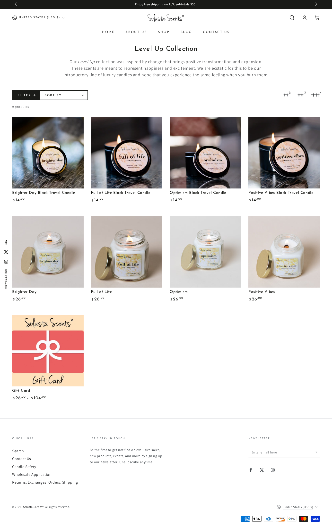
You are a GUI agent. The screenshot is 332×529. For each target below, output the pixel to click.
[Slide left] (16, 4)
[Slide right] (316, 4)
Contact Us (21, 458)
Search (18, 450)
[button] (292, 17)
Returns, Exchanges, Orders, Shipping (45, 482)
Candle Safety (24, 466)
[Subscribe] (317, 452)
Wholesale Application (32, 474)
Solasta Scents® (33, 507)
